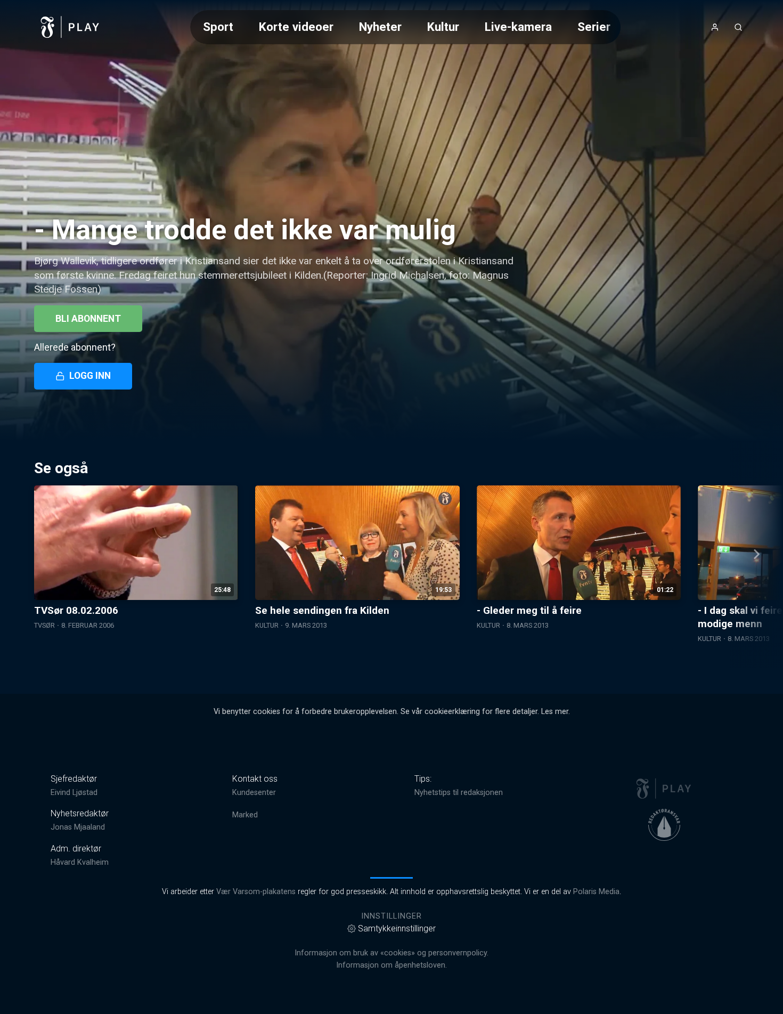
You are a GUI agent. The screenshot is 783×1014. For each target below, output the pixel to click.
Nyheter (380, 27)
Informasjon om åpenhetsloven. (391, 965)
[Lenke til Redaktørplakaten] (664, 825)
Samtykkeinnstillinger (397, 928)
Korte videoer (296, 27)
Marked (245, 815)
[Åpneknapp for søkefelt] (738, 27)
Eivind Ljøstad (74, 792)
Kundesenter (254, 792)
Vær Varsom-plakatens (256, 891)
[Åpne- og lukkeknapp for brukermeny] (714, 27)
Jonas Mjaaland (78, 827)
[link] (70, 27)
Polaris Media (596, 891)
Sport (218, 27)
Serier (593, 27)
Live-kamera (518, 27)
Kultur (443, 27)
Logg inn (90, 375)
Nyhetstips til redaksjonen (458, 792)
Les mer (554, 711)
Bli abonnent (88, 318)
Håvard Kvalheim (80, 862)
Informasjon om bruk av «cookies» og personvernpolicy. (391, 953)
